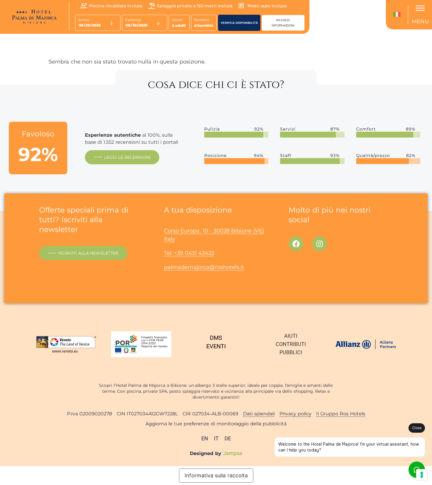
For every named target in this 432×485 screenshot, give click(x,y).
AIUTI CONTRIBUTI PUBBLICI (291, 344)
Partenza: (133, 20)
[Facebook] (296, 243)
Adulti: (177, 20)
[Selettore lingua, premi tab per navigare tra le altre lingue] (398, 15)
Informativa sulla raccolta (216, 475)
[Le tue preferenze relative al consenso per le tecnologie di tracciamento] (421, 474)
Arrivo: (84, 20)
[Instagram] (319, 243)
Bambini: (202, 20)
